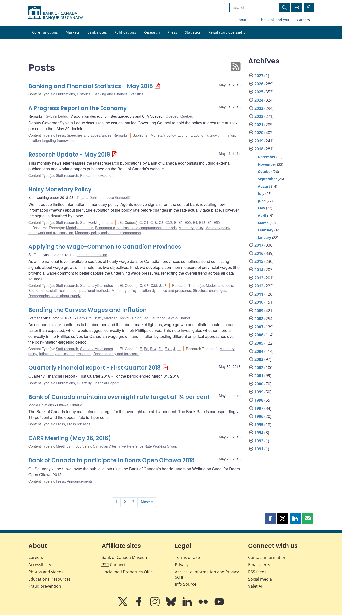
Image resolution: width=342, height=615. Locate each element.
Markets (73, 32)
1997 (258, 408)
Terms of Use (187, 557)
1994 (258, 432)
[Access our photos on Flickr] (204, 605)
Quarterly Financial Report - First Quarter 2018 (94, 368)
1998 (258, 400)
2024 (258, 100)
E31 (168, 348)
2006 (258, 335)
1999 (258, 392)
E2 (146, 348)
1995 (258, 424)
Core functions (45, 32)
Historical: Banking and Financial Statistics (110, 93)
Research (152, 32)
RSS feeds (257, 572)
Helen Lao (140, 317)
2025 (258, 92)
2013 (258, 278)
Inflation (229, 135)
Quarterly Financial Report (98, 382)
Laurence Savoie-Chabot (170, 317)
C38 (154, 285)
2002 (258, 367)
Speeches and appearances (89, 135)
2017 (258, 245)
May (261, 208)
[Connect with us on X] (123, 605)
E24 (153, 348)
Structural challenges (209, 290)
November (267, 164)
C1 (146, 222)
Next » (147, 502)
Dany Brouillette (89, 317)
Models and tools (79, 227)
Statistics (193, 32)
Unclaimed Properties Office (128, 572)
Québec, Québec (179, 116)
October (265, 171)
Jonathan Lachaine (92, 254)
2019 (258, 141)
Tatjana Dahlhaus (90, 197)
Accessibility (39, 564)
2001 (258, 375)
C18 (153, 222)
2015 (258, 261)
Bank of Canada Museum (125, 557)
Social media (260, 579)
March (263, 222)
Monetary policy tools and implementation (108, 232)
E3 (160, 348)
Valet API (256, 586)
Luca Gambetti (118, 197)
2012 (258, 286)
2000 (258, 384)
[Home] (55, 13)
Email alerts (259, 564)
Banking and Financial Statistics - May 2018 (90, 86)
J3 (165, 285)
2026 (258, 84)
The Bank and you (274, 19)
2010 (258, 302)
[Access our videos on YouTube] (219, 605)
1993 (258, 441)
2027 (258, 75)
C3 (161, 222)
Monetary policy (163, 135)
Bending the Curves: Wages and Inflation (87, 310)
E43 (202, 222)
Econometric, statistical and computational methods (136, 227)
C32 (168, 222)
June (262, 200)
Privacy (181, 564)
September (267, 178)
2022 (258, 116)
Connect (114, 564)
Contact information (267, 557)
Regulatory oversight (226, 32)
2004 (258, 351)
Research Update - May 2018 (69, 155)
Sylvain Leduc (57, 116)
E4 (195, 222)
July (261, 193)
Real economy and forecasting (117, 353)
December (266, 156)
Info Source (185, 584)
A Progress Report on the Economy (77, 108)
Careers (303, 19)
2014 (258, 269)
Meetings (63, 446)
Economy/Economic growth (199, 135)
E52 (217, 222)
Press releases (78, 423)
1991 (258, 449)
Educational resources (49, 579)
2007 (258, 327)
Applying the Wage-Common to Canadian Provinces (104, 247)
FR (297, 7)
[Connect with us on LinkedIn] (188, 605)
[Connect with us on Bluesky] (171, 605)
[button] (270, 518)
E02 (188, 222)
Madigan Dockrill (117, 317)
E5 (209, 222)
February (265, 230)
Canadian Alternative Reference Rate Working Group (135, 446)
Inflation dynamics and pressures (164, 290)
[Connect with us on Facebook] (139, 605)
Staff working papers (96, 222)
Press (172, 32)
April (262, 215)
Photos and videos (45, 572)
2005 (258, 343)
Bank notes (97, 32)
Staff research (67, 175)
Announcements (80, 481)
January (264, 237)
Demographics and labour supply (54, 295)
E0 (180, 222)
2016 (258, 253)
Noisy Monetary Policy (59, 189)
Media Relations (41, 404)
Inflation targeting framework (51, 140)
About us (243, 19)
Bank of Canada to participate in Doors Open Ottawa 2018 (111, 460)
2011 (258, 294)
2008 (258, 318)
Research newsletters (97, 175)
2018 (258, 149)
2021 (258, 124)
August (264, 186)
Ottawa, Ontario (69, 404)
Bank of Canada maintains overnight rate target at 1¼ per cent (118, 397)
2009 (258, 310)
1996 (258, 416)
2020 (258, 132)
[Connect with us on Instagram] (155, 605)
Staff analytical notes (96, 285)
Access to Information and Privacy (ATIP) (207, 574)
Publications (125, 32)
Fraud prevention (44, 586)
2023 (258, 108)
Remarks (120, 135)
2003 (258, 359)
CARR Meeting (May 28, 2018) (69, 438)
